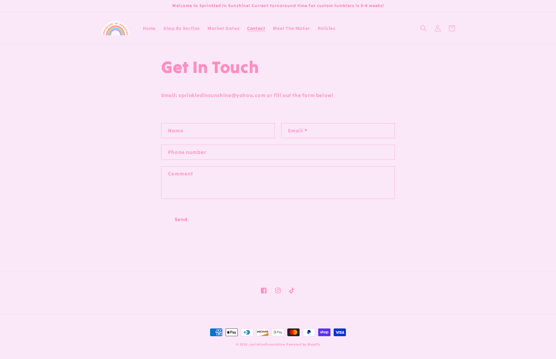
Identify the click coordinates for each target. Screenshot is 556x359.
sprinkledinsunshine (267, 344)
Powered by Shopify (303, 344)
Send (181, 219)
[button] (423, 28)
